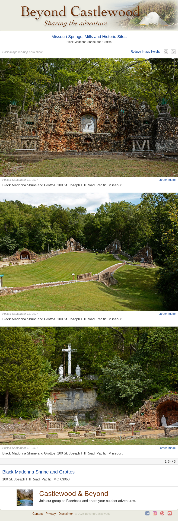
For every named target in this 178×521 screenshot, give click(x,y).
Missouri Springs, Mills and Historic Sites (89, 36)
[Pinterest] (162, 514)
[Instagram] (155, 514)
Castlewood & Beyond (73, 493)
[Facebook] (147, 514)
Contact (37, 513)
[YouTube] (169, 514)
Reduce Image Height (145, 51)
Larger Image (167, 179)
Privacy (51, 513)
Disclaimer (66, 513)
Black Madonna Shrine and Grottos (38, 471)
